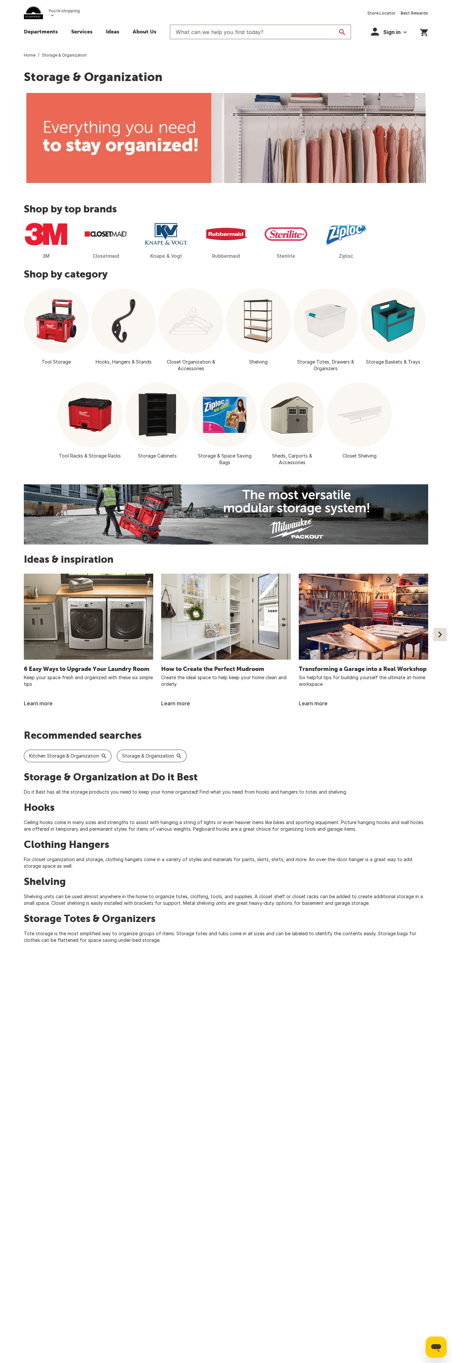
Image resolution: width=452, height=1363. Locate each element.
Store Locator (381, 13)
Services (82, 31)
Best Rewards (414, 13)
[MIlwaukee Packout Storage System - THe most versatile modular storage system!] (226, 514)
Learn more (38, 703)
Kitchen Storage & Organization (64, 756)
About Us (145, 31)
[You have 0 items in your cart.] (424, 31)
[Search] (342, 32)
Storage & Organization (148, 756)
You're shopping (64, 10)
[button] (389, 31)
